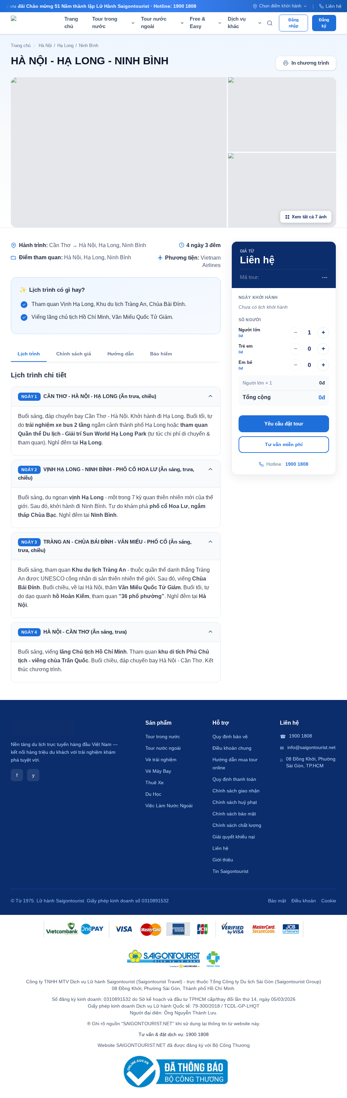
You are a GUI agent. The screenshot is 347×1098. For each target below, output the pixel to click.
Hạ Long (65, 45)
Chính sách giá (73, 353)
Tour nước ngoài (163, 748)
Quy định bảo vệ (230, 736)
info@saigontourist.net (311, 747)
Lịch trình (29, 353)
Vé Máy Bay (158, 771)
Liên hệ (334, 6)
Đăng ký (324, 23)
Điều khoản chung (231, 748)
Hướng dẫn (120, 353)
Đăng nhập (293, 23)
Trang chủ (71, 22)
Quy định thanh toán (234, 779)
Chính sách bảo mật (234, 813)
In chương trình (310, 63)
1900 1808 (296, 464)
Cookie (328, 900)
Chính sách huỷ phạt (234, 802)
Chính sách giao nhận (236, 790)
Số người (250, 319)
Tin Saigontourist (230, 871)
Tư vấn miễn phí (284, 444)
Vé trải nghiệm (161, 759)
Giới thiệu (222, 859)
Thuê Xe (154, 782)
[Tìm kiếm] (269, 23)
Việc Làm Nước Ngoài (168, 805)
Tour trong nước (162, 736)
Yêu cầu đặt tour (283, 423)
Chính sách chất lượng (236, 825)
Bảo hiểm (161, 353)
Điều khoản (303, 900)
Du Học (153, 794)
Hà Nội (45, 45)
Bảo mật (277, 900)
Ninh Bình (88, 45)
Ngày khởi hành (258, 297)
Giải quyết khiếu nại (233, 836)
